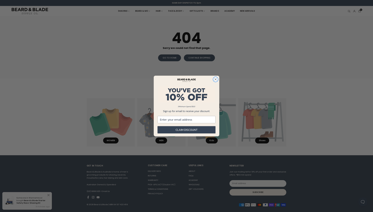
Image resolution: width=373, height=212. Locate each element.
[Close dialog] (215, 79)
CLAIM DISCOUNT (187, 130)
